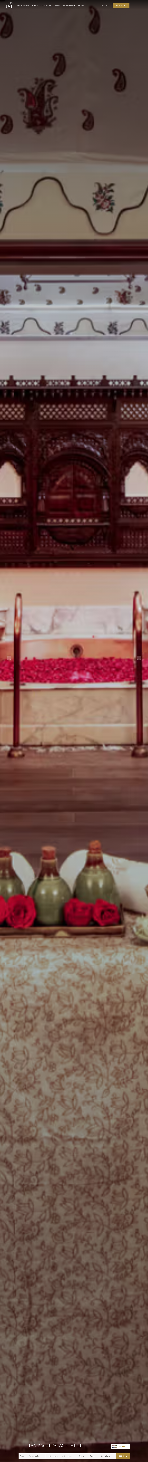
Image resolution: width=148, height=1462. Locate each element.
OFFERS (57, 5)
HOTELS (35, 5)
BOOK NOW (123, 1456)
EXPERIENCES (46, 5)
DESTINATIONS (23, 5)
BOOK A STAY (121, 5)
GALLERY (123, 1446)
